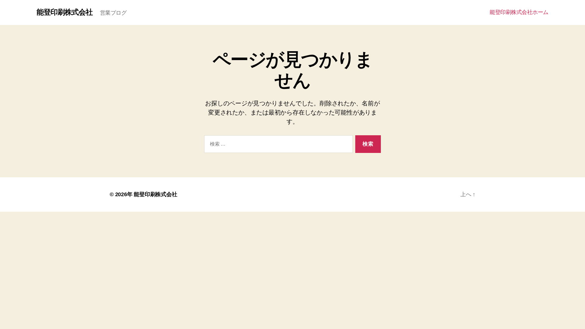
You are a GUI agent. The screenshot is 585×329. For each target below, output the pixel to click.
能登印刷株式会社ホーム (519, 12)
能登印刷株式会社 (65, 12)
